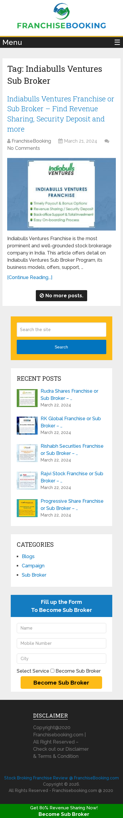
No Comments (23, 148)
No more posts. (64, 295)
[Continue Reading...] (29, 277)
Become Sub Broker (64, 814)
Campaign (33, 566)
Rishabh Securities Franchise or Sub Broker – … (72, 449)
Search (61, 347)
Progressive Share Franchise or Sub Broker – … (72, 504)
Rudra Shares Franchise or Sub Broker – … (69, 394)
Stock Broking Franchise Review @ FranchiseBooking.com (61, 778)
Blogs (28, 556)
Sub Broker (34, 575)
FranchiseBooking (31, 141)
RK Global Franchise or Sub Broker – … (71, 422)
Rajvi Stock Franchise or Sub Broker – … (72, 477)
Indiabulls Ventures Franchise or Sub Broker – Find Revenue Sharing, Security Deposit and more (60, 114)
